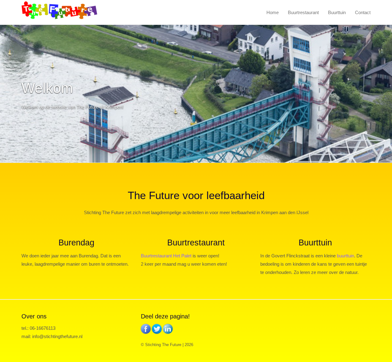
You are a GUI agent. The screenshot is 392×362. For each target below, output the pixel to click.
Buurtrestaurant (303, 12)
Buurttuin (337, 12)
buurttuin (345, 255)
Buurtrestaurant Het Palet (166, 255)
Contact (363, 12)
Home (272, 12)
